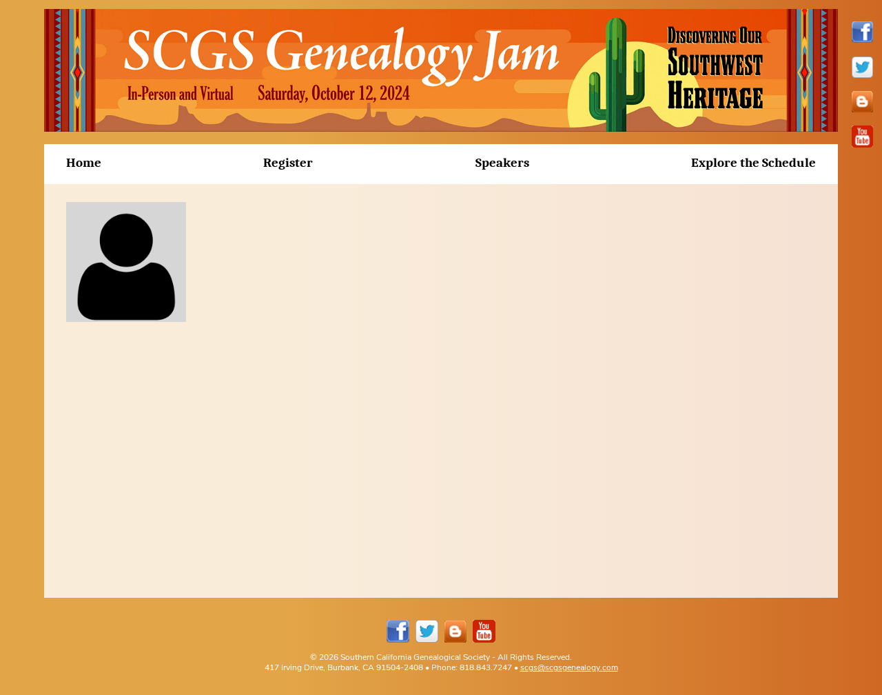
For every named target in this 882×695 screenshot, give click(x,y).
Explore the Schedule (753, 162)
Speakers (502, 162)
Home (83, 162)
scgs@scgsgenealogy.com (569, 667)
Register (288, 162)
